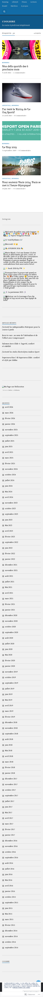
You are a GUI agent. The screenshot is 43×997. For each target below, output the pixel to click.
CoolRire (8, 21)
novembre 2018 (11, 728)
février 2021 (10, 604)
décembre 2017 (11, 779)
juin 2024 (8, 486)
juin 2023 (8, 520)
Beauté (4, 6)
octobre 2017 (10, 790)
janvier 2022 (10, 559)
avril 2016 (9, 886)
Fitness (24, 2)
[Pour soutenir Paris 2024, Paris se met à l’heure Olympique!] (21, 165)
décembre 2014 (11, 931)
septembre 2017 (11, 796)
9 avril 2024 (6, 73)
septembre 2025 (11, 435)
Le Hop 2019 (9, 147)
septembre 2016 (11, 858)
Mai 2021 (8, 587)
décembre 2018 (11, 722)
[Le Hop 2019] (21, 130)
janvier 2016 (10, 891)
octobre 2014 (10, 942)
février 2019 (10, 717)
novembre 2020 (11, 621)
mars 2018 (9, 762)
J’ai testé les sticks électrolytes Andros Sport (20, 352)
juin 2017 (8, 807)
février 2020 (10, 660)
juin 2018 (8, 745)
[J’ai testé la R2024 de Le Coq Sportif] (21, 92)
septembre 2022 (11, 542)
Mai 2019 (8, 700)
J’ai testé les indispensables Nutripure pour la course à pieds (21, 328)
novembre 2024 (11, 469)
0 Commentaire (20, 116)
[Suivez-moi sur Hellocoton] (13, 387)
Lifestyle (15, 2)
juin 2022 (8, 548)
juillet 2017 (9, 801)
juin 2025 (8, 446)
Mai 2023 (8, 525)
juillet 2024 (9, 480)
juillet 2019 (9, 689)
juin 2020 (8, 649)
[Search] (4, 11)
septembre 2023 (11, 514)
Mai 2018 (8, 751)
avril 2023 (9, 531)
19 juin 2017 (6, 189)
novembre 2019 (11, 672)
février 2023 (10, 537)
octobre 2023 (10, 508)
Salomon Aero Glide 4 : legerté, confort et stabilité (18, 345)
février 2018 (10, 767)
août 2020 (9, 638)
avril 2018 (9, 756)
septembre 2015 (11, 903)
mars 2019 (9, 711)
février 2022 (10, 553)
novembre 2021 (11, 570)
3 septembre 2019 (9, 151)
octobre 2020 (10, 627)
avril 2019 (9, 705)
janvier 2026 (10, 424)
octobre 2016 (10, 852)
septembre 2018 (11, 734)
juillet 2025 (9, 441)
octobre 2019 (10, 677)
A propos (24, 6)
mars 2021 (9, 598)
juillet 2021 (9, 582)
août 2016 (9, 863)
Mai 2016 (8, 880)
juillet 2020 (9, 644)
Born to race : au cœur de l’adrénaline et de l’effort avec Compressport (20, 336)
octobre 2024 (10, 475)
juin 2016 (8, 874)
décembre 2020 (11, 615)
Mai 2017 (8, 812)
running (5, 63)
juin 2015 (8, 908)
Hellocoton (17, 390)
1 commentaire (19, 73)
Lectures (33, 2)
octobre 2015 (10, 897)
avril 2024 (9, 497)
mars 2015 (9, 919)
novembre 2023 (11, 503)
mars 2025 (9, 458)
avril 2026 (9, 407)
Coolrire (10, 390)
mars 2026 (9, 413)
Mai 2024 (8, 492)
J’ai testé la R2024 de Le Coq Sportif (16, 111)
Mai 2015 (8, 914)
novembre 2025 (11, 430)
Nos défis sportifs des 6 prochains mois (15, 68)
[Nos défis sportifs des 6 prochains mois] (21, 49)
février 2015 (10, 925)
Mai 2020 (8, 655)
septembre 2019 (11, 683)
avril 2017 (9, 818)
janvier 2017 (10, 835)
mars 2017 (9, 824)
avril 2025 (9, 452)
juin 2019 (8, 694)
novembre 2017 (11, 784)
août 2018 (9, 739)
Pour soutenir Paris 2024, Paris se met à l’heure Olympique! (21, 184)
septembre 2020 (11, 632)
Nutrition (14, 6)
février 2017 (10, 829)
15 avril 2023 (7, 116)
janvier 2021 (10, 610)
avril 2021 (9, 593)
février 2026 (10, 418)
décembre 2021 (11, 565)
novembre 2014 (11, 936)
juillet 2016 (9, 869)
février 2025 (10, 463)
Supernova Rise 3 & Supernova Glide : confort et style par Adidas (21, 359)
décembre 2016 (11, 841)
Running (5, 2)
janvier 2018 (10, 773)
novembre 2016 (11, 846)
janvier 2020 (10, 666)
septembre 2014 (11, 948)
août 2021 (9, 576)
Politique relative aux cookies (21, 987)
